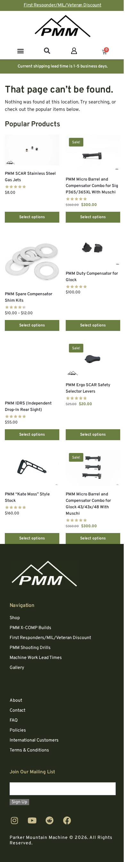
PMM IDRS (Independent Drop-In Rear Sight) (28, 407)
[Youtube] (32, 821)
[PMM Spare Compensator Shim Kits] (32, 259)
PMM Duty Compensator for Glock (92, 277)
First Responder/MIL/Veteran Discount (62, 5)
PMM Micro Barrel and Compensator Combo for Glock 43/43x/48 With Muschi (88, 504)
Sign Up (19, 802)
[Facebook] (67, 821)
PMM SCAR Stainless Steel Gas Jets (30, 177)
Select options (32, 217)
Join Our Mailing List (32, 772)
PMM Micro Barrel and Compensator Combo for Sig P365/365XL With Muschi (92, 186)
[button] (20, 50)
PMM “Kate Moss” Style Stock (27, 497)
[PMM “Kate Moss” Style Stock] (32, 468)
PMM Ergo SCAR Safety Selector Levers (88, 388)
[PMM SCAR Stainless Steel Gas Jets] (32, 150)
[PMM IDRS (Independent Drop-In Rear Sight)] (32, 368)
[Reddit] (50, 821)
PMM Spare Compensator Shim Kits (28, 297)
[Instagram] (14, 821)
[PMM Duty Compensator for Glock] (93, 248)
